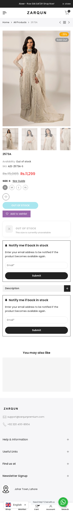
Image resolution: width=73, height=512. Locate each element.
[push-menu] (5, 12)
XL (26, 188)
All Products (20, 22)
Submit (36, 275)
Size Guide (19, 181)
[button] (6, 196)
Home (6, 22)
